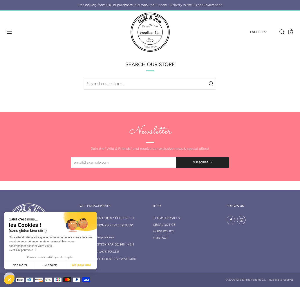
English (256, 32)
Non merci (20, 265)
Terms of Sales (166, 218)
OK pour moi (81, 265)
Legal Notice (164, 224)
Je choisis (50, 265)
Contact (160, 238)
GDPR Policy (163, 231)
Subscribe (200, 162)
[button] (9, 279)
